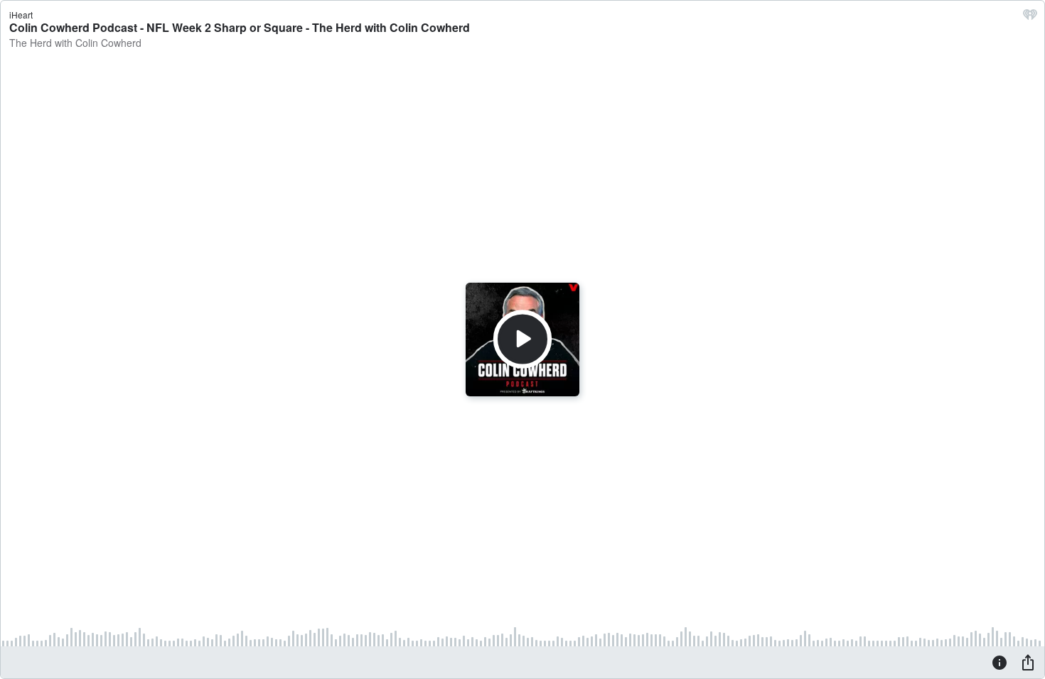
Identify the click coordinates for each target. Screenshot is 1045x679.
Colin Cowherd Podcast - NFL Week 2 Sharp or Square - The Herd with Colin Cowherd (239, 27)
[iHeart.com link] (1030, 18)
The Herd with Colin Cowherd (75, 42)
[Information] (999, 662)
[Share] (1028, 662)
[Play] (522, 339)
